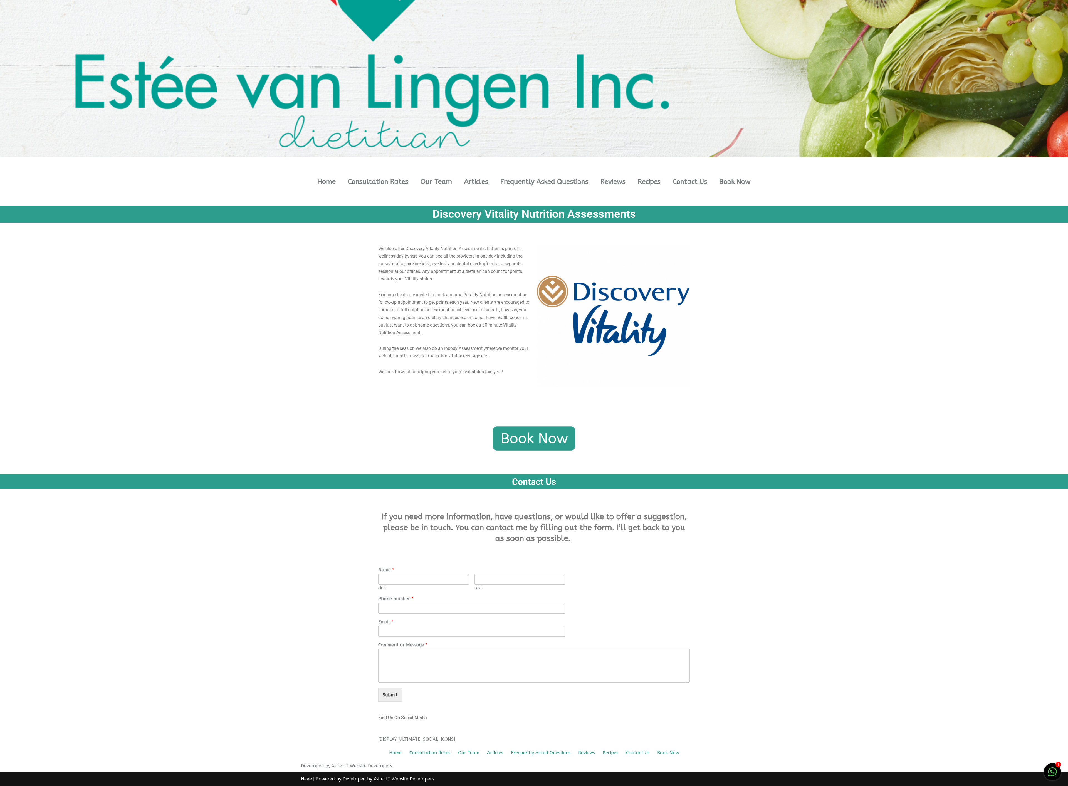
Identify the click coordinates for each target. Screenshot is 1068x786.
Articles (476, 182)
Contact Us (690, 182)
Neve (306, 779)
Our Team (436, 182)
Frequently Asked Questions (544, 182)
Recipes (649, 182)
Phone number (395, 598)
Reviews (613, 182)
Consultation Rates (378, 182)
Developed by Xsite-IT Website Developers (388, 779)
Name (386, 569)
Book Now (735, 182)
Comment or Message (402, 644)
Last (478, 588)
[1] (1052, 774)
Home (326, 182)
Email (385, 621)
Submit (390, 695)
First (382, 588)
